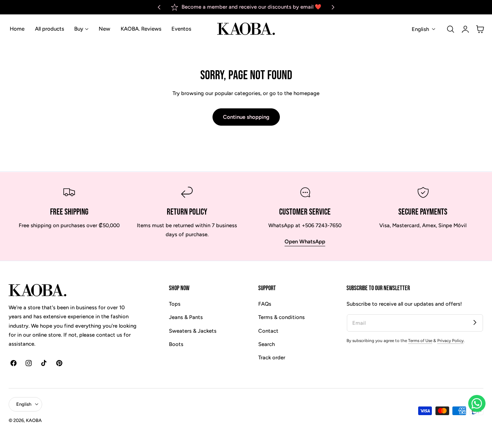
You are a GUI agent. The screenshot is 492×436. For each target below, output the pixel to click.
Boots (176, 344)
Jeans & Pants (186, 317)
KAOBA (34, 420)
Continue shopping (246, 117)
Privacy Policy (450, 340)
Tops (174, 304)
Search (266, 344)
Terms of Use (420, 340)
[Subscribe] (474, 322)
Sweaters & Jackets (192, 331)
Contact (268, 331)
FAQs (264, 304)
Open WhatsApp (305, 241)
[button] (450, 28)
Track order (271, 358)
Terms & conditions (281, 317)
